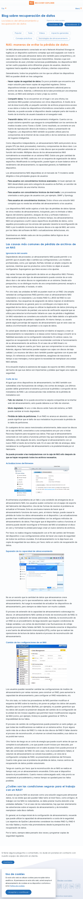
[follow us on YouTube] (78, 886)
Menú (77, 8)
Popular (18, 33)
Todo (30, 33)
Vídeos (42, 33)
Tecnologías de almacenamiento (53, 38)
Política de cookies (17, 886)
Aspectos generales (60, 33)
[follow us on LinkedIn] (72, 886)
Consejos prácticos (24, 38)
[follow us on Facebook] (66, 886)
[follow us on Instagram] (59, 886)
